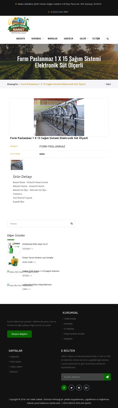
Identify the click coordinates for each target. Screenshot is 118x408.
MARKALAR (52, 38)
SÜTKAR (25, 275)
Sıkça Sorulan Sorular (74, 333)
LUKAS (24, 288)
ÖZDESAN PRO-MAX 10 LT (35, 244)
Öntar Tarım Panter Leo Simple (37, 257)
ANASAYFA (20, 38)
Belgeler (68, 338)
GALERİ (83, 38)
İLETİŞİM (96, 38)
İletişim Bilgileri (19, 334)
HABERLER (68, 38)
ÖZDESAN (25, 248)
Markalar (68, 323)
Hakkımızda (70, 318)
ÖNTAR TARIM (27, 262)
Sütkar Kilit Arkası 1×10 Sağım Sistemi (40, 271)
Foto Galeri (15, 361)
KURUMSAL (36, 38)
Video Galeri (16, 366)
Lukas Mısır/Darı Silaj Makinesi (37, 284)
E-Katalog (69, 328)
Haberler (14, 356)
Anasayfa (12, 84)
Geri (108, 84)
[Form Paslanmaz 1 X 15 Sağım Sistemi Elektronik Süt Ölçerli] (59, 117)
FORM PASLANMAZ (52, 146)
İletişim (14, 371)
